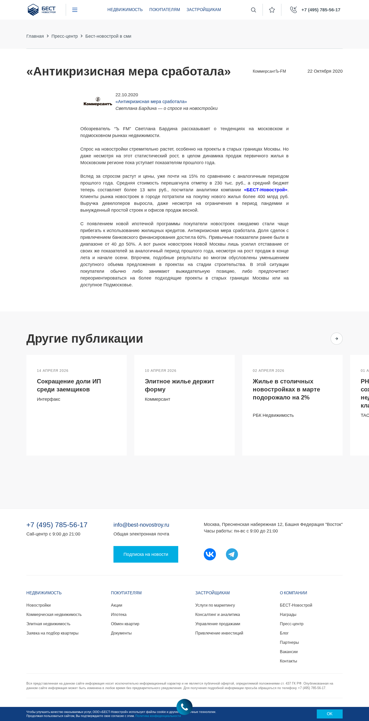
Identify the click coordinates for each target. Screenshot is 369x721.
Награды (288, 614)
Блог (284, 633)
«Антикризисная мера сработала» (151, 101)
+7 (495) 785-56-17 (57, 525)
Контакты (288, 661)
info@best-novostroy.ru (141, 525)
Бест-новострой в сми (108, 36)
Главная (35, 36)
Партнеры (289, 642)
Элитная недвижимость (48, 624)
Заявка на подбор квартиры (52, 633)
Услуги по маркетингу (215, 605)
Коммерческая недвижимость (54, 614)
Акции (116, 605)
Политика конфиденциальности (158, 716)
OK (330, 714)
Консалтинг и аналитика (217, 614)
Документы (121, 633)
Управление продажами (217, 624)
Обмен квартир (125, 624)
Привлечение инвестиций (219, 633)
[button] (317, 339)
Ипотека (119, 614)
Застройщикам (204, 10)
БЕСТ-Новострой (296, 605)
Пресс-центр (64, 36)
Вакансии (289, 652)
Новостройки (38, 605)
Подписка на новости (146, 554)
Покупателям (164, 10)
